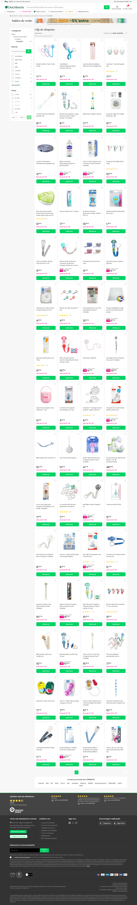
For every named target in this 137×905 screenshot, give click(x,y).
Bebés (21, 16)
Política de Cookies (121, 888)
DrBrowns (83, 783)
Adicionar (46, 84)
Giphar (120, 783)
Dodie (56, 783)
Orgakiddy (75, 783)
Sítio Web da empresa (49, 838)
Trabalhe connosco (48, 828)
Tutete (81, 785)
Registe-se (44, 850)
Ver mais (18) (15, 85)
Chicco (62, 783)
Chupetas (42, 16)
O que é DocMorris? (48, 823)
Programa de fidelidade (119, 891)
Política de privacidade (120, 883)
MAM (47, 783)
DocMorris (15, 16)
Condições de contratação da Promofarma (113, 886)
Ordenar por (108, 33)
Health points (45, 836)
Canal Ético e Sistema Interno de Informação (113, 890)
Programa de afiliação (49, 831)
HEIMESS (90, 783)
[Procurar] (107, 7)
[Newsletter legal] (11, 857)
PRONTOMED (112, 783)
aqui (88, 866)
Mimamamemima (101, 783)
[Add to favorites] (55, 40)
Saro (68, 783)
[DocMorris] (14, 7)
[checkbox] (21, 56)
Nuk (52, 783)
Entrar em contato (18, 832)
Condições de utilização (119, 885)
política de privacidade (22, 857)
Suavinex (41, 783)
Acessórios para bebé (31, 16)
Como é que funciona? (49, 825)
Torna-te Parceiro (47, 833)
